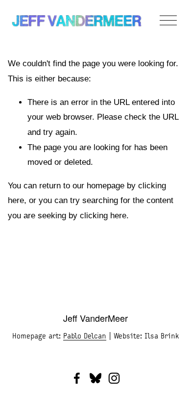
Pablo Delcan (84, 336)
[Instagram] (114, 378)
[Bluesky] (95, 378)
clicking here (103, 215)
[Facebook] (77, 378)
